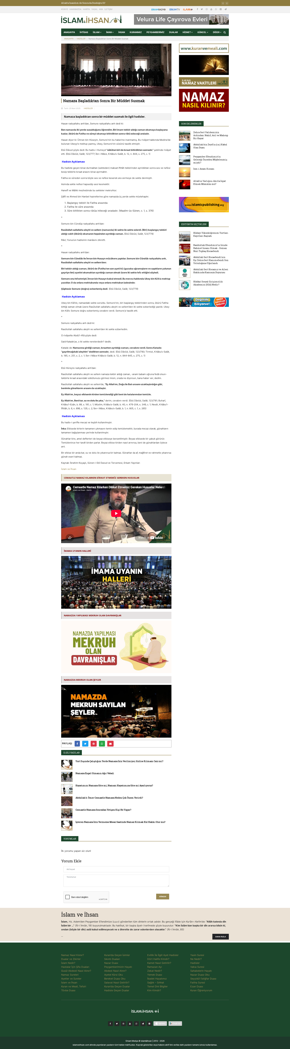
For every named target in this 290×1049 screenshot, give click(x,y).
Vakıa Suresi (197, 966)
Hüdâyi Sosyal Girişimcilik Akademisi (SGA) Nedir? (208, 283)
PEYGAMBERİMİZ (155, 32)
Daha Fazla (220, 937)
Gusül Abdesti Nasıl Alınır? (76, 970)
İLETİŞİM (108, 9)
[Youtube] (211, 9)
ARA (101, 9)
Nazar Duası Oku (199, 974)
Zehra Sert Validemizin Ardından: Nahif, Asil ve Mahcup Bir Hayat (210, 135)
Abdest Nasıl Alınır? (115, 970)
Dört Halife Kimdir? (158, 958)
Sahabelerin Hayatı (201, 970)
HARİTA (86, 9)
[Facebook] (198, 9)
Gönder (162, 897)
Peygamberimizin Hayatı (118, 966)
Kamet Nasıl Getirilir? (159, 962)
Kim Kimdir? (154, 990)
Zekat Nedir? (154, 970)
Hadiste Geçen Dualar (116, 990)
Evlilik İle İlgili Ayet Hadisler (163, 955)
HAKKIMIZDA (75, 9)
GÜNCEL (202, 32)
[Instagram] (207, 9)
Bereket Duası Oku (114, 978)
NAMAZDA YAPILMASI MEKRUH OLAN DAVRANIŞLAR (92, 615)
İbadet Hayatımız (157, 978)
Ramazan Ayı (154, 966)
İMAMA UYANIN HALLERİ (77, 550)
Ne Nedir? (196, 958)
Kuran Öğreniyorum (201, 990)
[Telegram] (225, 9)
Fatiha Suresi (197, 982)
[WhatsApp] (216, 9)
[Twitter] (202, 9)
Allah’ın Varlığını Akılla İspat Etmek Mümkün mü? (209, 182)
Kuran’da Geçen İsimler (117, 955)
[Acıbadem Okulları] (204, 303)
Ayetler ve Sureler (71, 978)
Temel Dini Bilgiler (157, 986)
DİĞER (216, 32)
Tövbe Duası (68, 990)
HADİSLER (81, 39)
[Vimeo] (142, 1023)
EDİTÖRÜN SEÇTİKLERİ (193, 224)
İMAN (109, 32)
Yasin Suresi (197, 955)
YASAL (94, 9)
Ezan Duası (196, 986)
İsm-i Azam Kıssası (203, 168)
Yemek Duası (154, 974)
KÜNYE (64, 9)
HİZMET (187, 32)
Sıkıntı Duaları (112, 958)
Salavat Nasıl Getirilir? (116, 982)
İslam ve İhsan (68, 469)
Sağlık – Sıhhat (155, 982)
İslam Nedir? (68, 962)
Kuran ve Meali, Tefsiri (73, 986)
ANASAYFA (69, 32)
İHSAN (121, 32)
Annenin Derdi (69, 3)
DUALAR (173, 32)
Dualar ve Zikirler (71, 958)
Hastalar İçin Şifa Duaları (75, 966)
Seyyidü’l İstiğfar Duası (203, 978)
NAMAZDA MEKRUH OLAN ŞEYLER (82, 679)
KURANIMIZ (136, 32)
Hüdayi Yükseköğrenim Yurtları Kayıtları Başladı (210, 234)
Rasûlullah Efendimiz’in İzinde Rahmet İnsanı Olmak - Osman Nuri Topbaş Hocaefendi (210, 248)
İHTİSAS (84, 32)
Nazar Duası (111, 962)
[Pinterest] (221, 9)
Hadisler (195, 962)
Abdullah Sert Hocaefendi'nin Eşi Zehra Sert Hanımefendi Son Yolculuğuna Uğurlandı (210, 260)
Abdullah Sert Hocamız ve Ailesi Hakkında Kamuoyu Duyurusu (210, 271)
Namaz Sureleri (70, 974)
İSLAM (96, 32)
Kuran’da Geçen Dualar (117, 986)
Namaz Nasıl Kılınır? (72, 955)
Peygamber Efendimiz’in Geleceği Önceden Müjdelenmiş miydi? (210, 159)
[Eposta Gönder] (110, 744)
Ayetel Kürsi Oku (113, 974)
